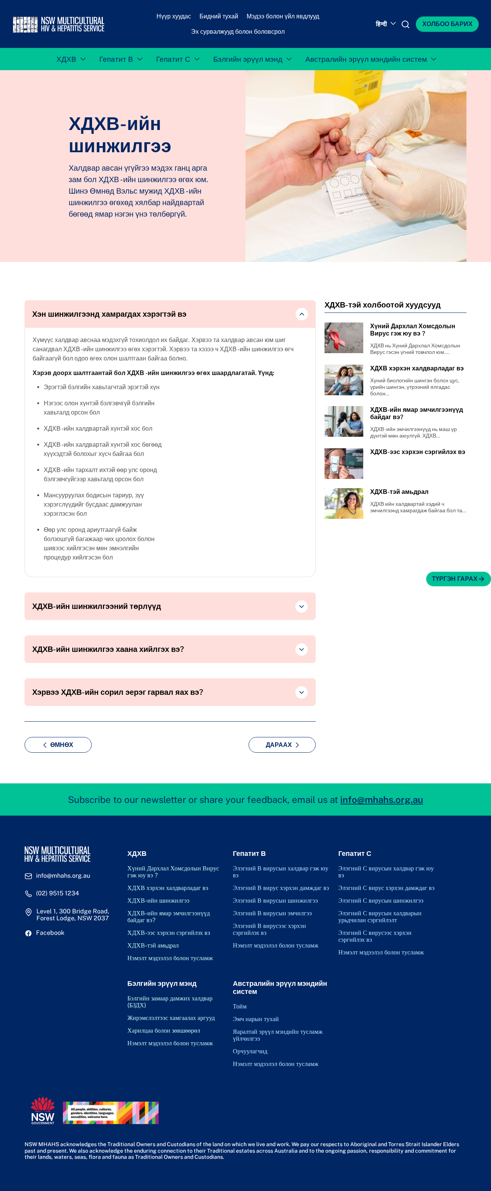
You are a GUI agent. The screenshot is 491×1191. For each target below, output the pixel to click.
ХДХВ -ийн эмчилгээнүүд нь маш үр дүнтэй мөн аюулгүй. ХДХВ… (413, 432)
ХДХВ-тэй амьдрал (153, 945)
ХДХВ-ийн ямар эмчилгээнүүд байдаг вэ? (168, 917)
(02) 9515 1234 (57, 893)
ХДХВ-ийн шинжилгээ (158, 900)
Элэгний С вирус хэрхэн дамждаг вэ (386, 888)
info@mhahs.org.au (381, 799)
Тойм (240, 1006)
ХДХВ (66, 59)
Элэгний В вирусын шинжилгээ (275, 900)
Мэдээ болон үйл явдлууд (283, 16)
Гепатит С (173, 59)
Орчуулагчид (250, 1051)
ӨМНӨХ (61, 744)
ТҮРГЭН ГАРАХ (455, 578)
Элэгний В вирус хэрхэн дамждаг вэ (281, 888)
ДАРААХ (279, 744)
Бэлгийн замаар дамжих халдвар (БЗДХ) (170, 1002)
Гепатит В (116, 59)
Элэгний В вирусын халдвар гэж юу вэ (280, 872)
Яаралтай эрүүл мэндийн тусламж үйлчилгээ (278, 1035)
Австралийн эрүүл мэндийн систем (366, 59)
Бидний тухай (218, 16)
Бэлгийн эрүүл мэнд (247, 59)
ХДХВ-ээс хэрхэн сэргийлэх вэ (168, 932)
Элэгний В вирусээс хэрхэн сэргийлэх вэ (269, 929)
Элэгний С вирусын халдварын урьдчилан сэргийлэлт (380, 917)
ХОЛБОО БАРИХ (447, 24)
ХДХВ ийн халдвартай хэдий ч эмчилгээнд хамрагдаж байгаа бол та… (418, 507)
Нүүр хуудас (174, 16)
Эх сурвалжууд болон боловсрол (238, 31)
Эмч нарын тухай (256, 1019)
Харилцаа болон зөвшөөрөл (163, 1030)
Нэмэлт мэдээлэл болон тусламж (170, 958)
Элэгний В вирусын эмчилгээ (272, 913)
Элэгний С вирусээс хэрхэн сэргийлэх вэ (375, 936)
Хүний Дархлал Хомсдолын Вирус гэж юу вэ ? (173, 872)
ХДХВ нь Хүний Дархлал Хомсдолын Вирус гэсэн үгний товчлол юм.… (415, 348)
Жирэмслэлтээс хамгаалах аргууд (171, 1018)
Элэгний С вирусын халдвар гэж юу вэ (386, 872)
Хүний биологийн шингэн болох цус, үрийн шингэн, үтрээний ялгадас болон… (414, 386)
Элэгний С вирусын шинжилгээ (380, 900)
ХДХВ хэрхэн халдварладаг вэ (167, 888)
